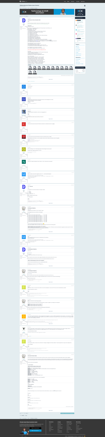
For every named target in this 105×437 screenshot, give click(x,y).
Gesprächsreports (69, 428)
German (25, 436)
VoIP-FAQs (77, 60)
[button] (69, 1)
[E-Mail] (25, 415)
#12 (73, 235)
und (31, 81)
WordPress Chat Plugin (69, 429)
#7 (73, 147)
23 (24, 16)
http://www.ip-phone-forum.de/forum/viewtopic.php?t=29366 (64, 359)
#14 (73, 269)
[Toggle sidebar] (84, 5)
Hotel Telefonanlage (60, 428)
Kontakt (50, 430)
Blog (76, 424)
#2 (73, 84)
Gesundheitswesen (60, 430)
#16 (73, 299)
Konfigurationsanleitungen (79, 428)
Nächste (27, 16)
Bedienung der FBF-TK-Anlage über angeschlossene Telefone (36, 54)
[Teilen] (72, 18)
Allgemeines (77, 46)
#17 (73, 314)
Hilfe (82, 436)
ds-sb (21, 6)
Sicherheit (77, 430)
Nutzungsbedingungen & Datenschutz (73, 436)
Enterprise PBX (59, 423)
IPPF (22, 436)
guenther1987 (83, 72)
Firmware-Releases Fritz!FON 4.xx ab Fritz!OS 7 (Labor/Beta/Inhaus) (80, 26)
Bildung (58, 429)
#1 (73, 18)
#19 (73, 339)
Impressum (79, 436)
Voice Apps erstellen (69, 424)
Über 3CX (50, 423)
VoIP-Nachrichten (78, 59)
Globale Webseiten (51, 429)
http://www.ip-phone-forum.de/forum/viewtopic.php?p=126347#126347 (39, 227)
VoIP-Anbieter (77, 47)
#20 (73, 354)
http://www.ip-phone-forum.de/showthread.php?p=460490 (46, 359)
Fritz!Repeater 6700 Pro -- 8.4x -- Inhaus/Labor (81, 39)
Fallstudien (50, 428)
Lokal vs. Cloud (78, 62)
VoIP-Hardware (78, 50)
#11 (73, 206)
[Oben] (83, 436)
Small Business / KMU (60, 424)
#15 (73, 285)
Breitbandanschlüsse (78, 53)
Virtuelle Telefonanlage (69, 423)
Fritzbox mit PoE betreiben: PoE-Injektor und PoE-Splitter (80, 34)
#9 (73, 172)
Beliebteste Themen (78, 55)
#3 (73, 97)
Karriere (50, 424)
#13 (73, 247)
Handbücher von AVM (31, 26)
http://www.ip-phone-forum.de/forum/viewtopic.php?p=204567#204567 (40, 307)
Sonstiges (77, 52)
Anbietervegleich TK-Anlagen (79, 63)
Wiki (48, 23)
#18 (73, 327)
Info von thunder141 (33, 377)
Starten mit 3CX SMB (78, 423)
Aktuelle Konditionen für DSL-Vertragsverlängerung (80, 21)
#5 (73, 122)
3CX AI (67, 430)
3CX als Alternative (78, 429)
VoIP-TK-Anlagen (78, 49)
